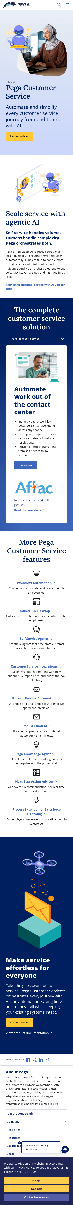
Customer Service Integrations (34, 666)
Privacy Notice (25, 1167)
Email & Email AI (34, 726)
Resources (13, 1138)
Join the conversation (21, 1113)
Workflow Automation (34, 583)
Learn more (25, 465)
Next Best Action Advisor (34, 782)
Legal (10, 1154)
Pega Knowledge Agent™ (34, 754)
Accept (36, 1180)
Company (13, 1121)
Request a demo (19, 136)
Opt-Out (36, 1189)
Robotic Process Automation (34, 698)
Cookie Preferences (36, 1197)
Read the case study (27, 510)
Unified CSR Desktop (34, 611)
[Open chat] (65, 1149)
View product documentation (27, 1033)
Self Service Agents (34, 639)
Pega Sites (13, 1130)
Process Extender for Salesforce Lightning (36, 811)
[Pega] (17, 5)
